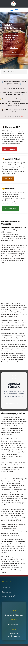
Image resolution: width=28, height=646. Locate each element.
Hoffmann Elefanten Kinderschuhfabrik (10, 71)
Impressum (6, 588)
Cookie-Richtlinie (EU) (9, 596)
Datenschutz (6, 592)
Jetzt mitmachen (10, 208)
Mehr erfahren (9, 149)
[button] (14, 403)
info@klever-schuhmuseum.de (14, 635)
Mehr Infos (14, 48)
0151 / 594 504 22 (14, 624)
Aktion (14, 53)
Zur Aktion (8, 179)
